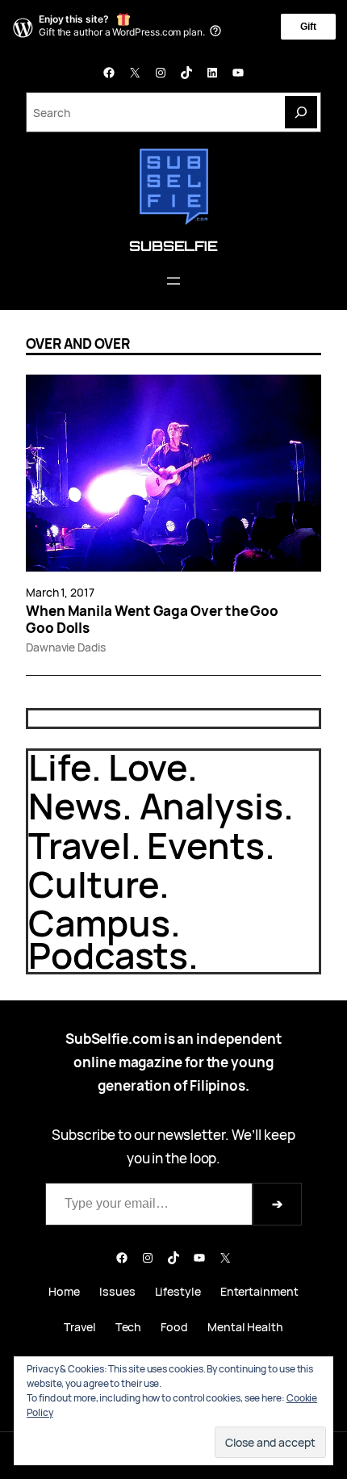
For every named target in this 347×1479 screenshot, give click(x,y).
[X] (134, 72)
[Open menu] (173, 281)
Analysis (211, 805)
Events (206, 844)
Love (148, 766)
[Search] (301, 112)
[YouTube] (238, 72)
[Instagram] (160, 72)
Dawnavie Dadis (66, 647)
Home (64, 1291)
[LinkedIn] (212, 72)
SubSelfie (173, 245)
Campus (99, 922)
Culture (93, 883)
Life (59, 766)
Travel (79, 844)
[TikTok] (186, 72)
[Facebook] (108, 72)
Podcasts (108, 954)
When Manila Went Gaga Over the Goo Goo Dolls (152, 619)
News (75, 805)
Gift (308, 26)
